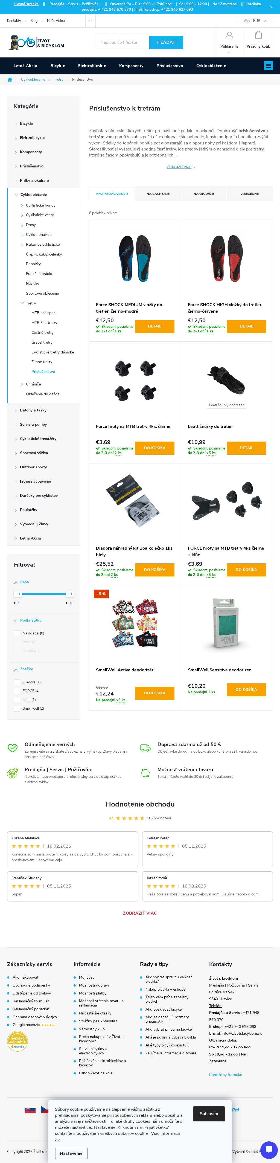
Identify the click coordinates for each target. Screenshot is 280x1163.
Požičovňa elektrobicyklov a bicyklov (102, 1063)
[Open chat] (269, 1150)
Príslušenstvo (31, 166)
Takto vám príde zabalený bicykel (166, 999)
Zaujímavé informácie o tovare (170, 1053)
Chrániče (33, 384)
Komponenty (31, 152)
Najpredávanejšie (112, 194)
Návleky (32, 283)
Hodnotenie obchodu (140, 804)
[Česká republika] (46, 1109)
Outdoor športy (33, 467)
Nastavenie (71, 1153)
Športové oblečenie (42, 293)
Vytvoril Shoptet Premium (252, 1151)
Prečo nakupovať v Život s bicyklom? (101, 1039)
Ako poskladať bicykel (163, 1009)
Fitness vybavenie (35, 481)
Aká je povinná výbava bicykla (170, 1037)
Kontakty (14, 20)
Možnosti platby (92, 993)
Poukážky (28, 509)
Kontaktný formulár (225, 1074)
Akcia (29, 642)
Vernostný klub (92, 1029)
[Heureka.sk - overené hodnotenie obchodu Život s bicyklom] (17, 1041)
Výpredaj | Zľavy (34, 524)
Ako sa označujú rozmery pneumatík (167, 1019)
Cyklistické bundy (41, 205)
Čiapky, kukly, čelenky (44, 254)
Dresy (31, 224)
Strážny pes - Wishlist (98, 1021)
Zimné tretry (41, 361)
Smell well (33, 708)
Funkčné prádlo (39, 273)
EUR (256, 20)
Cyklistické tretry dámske (52, 352)
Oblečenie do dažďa (42, 394)
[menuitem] (25, 65)
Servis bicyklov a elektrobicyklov (93, 1051)
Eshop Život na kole (95, 1073)
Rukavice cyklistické (43, 244)
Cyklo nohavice (38, 234)
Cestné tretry (42, 332)
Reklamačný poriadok (31, 1009)
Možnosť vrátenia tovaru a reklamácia (101, 1003)
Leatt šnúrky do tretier (226, 405)
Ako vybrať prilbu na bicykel (168, 1029)
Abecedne (250, 194)
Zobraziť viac (179, 167)
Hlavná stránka (26, 4)
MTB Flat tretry (44, 322)
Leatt (29, 699)
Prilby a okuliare (34, 180)
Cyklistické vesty (40, 214)
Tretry (31, 303)
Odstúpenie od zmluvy (32, 993)
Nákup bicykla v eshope (165, 989)
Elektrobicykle (32, 137)
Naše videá (56, 20)
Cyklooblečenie (34, 194)
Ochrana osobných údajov (35, 1017)
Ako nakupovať (25, 977)
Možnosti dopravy (94, 985)
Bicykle (26, 123)
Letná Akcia (30, 538)
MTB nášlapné (43, 312)
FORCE (31, 691)
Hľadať (166, 42)
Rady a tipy (154, 964)
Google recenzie (27, 1025)
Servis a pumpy (33, 424)
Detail (154, 326)
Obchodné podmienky (31, 985)
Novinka (31, 650)
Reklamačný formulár (31, 1001)
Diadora (31, 682)
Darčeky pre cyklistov (39, 495)
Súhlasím (209, 1114)
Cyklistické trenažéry (38, 438)
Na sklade (33, 633)
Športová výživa (34, 453)
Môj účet (86, 977)
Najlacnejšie (158, 194)
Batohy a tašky (33, 410)
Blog (34, 20)
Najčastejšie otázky (95, 1013)
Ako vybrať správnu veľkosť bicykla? (168, 979)
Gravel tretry (41, 342)
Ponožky (33, 263)
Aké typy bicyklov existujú (167, 1045)
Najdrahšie (204, 194)
